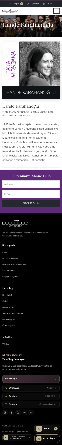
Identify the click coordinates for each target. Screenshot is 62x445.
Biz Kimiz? (7, 295)
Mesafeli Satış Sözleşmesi (14, 264)
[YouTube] (24, 412)
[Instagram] (5, 412)
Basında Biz (8, 307)
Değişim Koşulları (10, 277)
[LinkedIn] (31, 412)
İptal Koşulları (8, 271)
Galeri (5, 301)
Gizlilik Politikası (10, 258)
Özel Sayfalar (8, 325)
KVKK (4, 252)
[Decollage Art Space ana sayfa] (15, 223)
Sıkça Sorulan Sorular (12, 313)
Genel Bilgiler (8, 319)
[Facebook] (11, 412)
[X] (18, 412)
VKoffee (5, 344)
